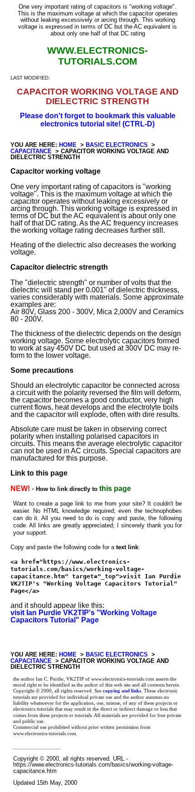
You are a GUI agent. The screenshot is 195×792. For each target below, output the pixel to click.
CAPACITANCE (31, 151)
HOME (68, 144)
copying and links (122, 690)
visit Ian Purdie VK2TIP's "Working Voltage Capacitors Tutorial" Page (83, 616)
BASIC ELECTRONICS (117, 144)
